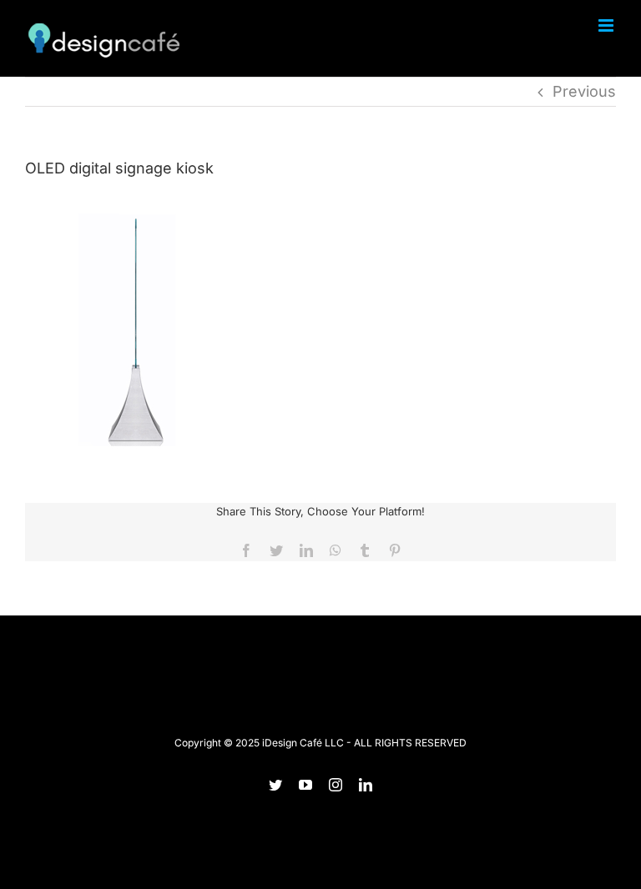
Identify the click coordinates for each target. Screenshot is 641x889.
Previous (584, 91)
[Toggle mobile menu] (607, 25)
